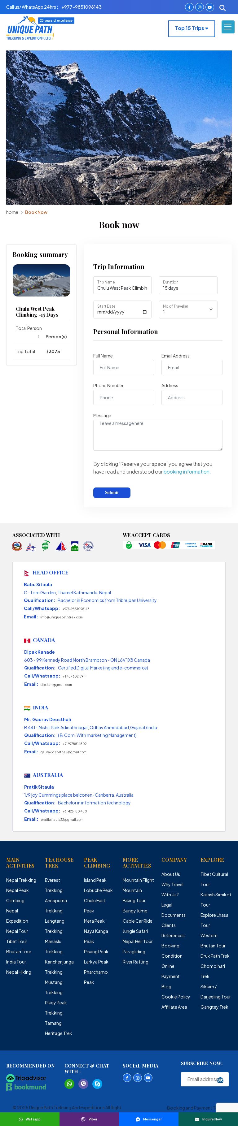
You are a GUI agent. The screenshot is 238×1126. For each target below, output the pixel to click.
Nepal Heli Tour (138, 941)
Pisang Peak (96, 951)
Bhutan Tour (18, 951)
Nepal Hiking (18, 972)
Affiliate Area (174, 1007)
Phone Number (108, 385)
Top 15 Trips (190, 28)
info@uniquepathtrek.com (61, 617)
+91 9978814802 (75, 744)
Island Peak (95, 880)
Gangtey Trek (214, 1007)
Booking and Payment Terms (196, 1108)
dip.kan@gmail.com (56, 684)
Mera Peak (94, 921)
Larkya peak (96, 961)
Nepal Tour (17, 931)
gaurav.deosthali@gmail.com (63, 752)
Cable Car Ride (137, 921)
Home (12, 212)
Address (169, 385)
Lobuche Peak (98, 890)
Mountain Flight (138, 880)
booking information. (187, 471)
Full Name (103, 355)
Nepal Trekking (21, 880)
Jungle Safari (135, 931)
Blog (166, 986)
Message (102, 415)
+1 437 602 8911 (74, 676)
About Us (170, 874)
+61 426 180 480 (75, 811)
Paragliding (134, 951)
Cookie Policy (175, 996)
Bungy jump (135, 910)
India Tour (16, 961)
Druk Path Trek (215, 956)
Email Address (175, 355)
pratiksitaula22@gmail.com (62, 819)
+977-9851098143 (76, 609)
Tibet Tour (16, 941)
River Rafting (135, 961)
